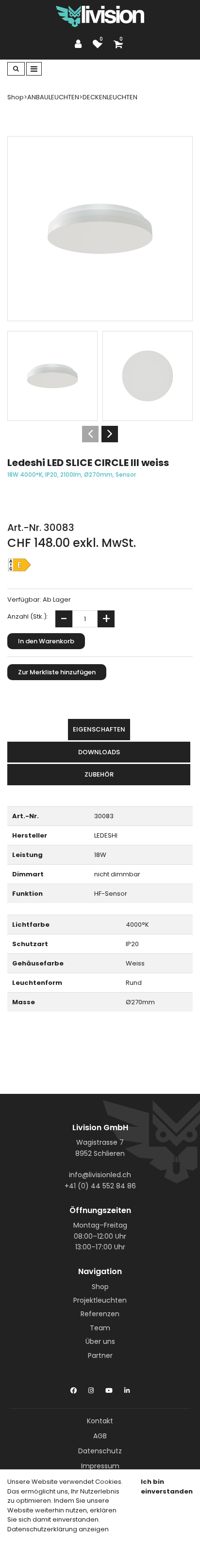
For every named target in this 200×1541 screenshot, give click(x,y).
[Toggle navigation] (34, 69)
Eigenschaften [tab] (99, 729)
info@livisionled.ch (100, 1175)
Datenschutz (100, 1451)
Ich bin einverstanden (167, 1486)
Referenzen (100, 1314)
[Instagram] (91, 1388)
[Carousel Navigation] (100, 434)
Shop (100, 1287)
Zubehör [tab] (99, 774)
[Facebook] (73, 1388)
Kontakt (100, 1421)
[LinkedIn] (127, 1388)
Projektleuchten (100, 1300)
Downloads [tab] (99, 752)
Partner (100, 1355)
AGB (100, 1436)
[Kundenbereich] (80, 44)
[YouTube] (109, 1388)
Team (100, 1328)
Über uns (100, 1341)
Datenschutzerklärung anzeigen (58, 1529)
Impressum (100, 1466)
